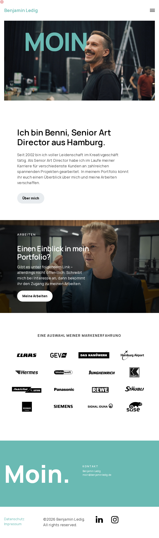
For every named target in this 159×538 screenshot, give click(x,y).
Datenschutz (14, 519)
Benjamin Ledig (21, 10)
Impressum (13, 524)
